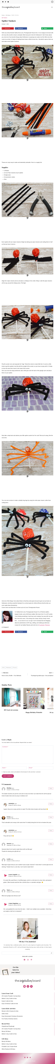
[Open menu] (52, 7)
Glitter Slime (5, 1013)
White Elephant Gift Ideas (8, 1049)
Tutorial (15, 667)
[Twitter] (5, 2)
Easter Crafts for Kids (7, 1001)
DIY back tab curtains (11, 710)
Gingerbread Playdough (8, 1026)
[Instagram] (8, 2)
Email (31, 767)
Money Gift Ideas (6, 1031)
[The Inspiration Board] (11, 7)
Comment (5, 746)
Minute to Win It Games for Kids (10, 1011)
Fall (3, 667)
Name (4, 767)
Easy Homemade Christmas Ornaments (12, 1016)
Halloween (8, 667)
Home (3, 15)
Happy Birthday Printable (34, 712)
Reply (51, 788)
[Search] (51, 953)
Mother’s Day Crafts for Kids (9, 998)
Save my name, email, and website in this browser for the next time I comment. (22, 771)
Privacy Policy (27, 1054)
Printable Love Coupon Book (9, 1046)
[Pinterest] (30, 1057)
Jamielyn (11, 803)
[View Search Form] (52, 2)
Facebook (41, 625)
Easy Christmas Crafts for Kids (10, 1003)
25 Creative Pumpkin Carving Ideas (11, 996)
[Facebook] (3, 2)
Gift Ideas (8, 15)
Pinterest (47, 625)
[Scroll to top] (51, 1058)
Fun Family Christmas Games (9, 1018)
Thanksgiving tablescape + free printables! (42, 674)
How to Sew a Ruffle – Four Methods (11, 674)
